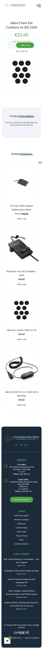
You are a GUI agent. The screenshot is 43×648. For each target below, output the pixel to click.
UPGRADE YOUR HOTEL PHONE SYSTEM (21, 571)
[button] (38, 5)
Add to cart (25, 45)
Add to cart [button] (21, 219)
